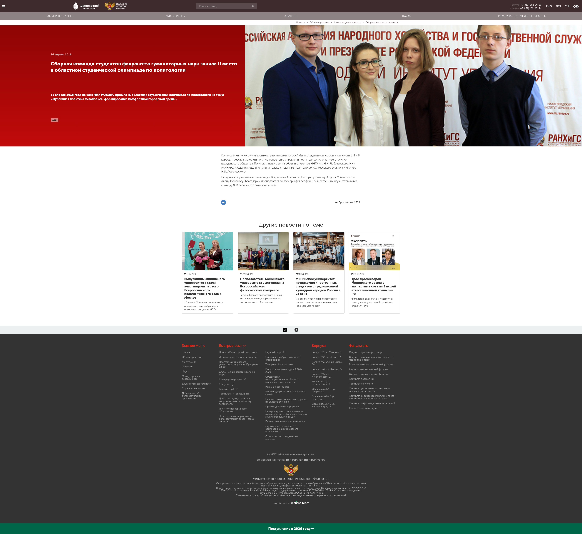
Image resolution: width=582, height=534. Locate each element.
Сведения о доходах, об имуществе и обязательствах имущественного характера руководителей (291, 495)
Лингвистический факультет (364, 408)
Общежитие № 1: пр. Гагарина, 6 (323, 390)
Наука (406, 16)
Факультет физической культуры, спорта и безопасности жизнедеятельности (372, 397)
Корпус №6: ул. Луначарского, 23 (322, 375)
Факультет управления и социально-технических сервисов (369, 390)
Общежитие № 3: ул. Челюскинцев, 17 (323, 405)
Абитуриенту (176, 16)
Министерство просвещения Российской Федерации (291, 479)
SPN (558, 6)
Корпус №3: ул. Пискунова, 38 (327, 363)
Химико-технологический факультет (369, 369)
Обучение (291, 16)
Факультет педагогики (361, 378)
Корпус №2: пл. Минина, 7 (326, 357)
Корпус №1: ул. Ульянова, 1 (327, 352)
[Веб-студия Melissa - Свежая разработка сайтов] (299, 503)
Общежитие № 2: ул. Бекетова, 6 (323, 398)
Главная (186, 352)
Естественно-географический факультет (372, 364)
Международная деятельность (522, 16)
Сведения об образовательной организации (191, 396)
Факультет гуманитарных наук (365, 352)
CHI (567, 6)
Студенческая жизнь (193, 388)
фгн (54, 120)
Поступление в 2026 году (289, 529)
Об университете (60, 16)
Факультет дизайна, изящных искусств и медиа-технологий (371, 358)
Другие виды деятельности (197, 383)
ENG (549, 6)
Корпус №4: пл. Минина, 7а (327, 369)
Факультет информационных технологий (372, 403)
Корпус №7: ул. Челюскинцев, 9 (321, 383)
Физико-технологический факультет (369, 374)
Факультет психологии (361, 383)
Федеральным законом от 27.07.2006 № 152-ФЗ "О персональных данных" (320, 490)
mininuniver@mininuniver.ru (305, 459)
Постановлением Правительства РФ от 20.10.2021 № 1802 (291, 492)
